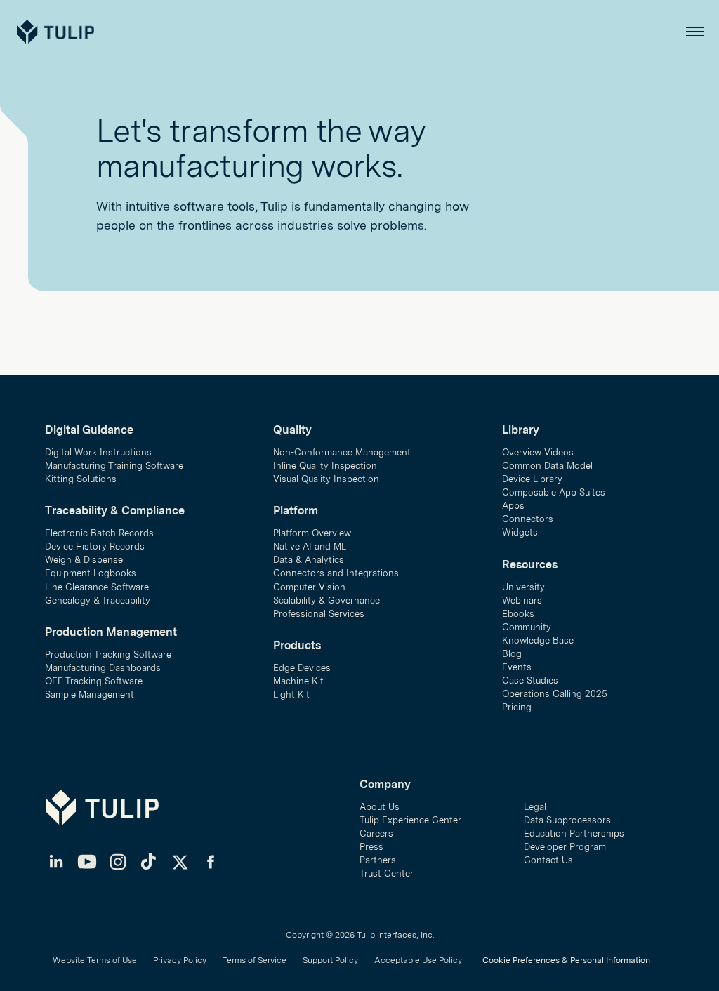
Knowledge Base (538, 640)
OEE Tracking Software (94, 681)
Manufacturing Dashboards (103, 668)
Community (526, 627)
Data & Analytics (308, 559)
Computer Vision (309, 587)
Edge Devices (302, 668)
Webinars (522, 600)
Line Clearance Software (97, 587)
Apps (513, 505)
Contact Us (548, 860)
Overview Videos (538, 452)
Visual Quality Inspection (326, 479)
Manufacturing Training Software (114, 465)
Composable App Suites (553, 492)
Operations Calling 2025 (554, 694)
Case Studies (530, 680)
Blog (512, 654)
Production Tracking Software (108, 654)
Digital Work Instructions (98, 452)
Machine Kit (298, 681)
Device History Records (95, 546)
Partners (378, 860)
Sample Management (89, 694)
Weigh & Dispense (84, 559)
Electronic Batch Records (99, 533)
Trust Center (387, 873)
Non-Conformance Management (342, 452)
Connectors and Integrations (336, 573)
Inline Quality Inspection (325, 465)
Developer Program (565, 847)
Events (517, 667)
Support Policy (330, 960)
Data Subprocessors (567, 820)
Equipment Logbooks (90, 573)
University (523, 587)
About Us (380, 807)
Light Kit (291, 694)
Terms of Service (254, 960)
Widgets (520, 532)
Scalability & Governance (326, 600)
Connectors (527, 519)
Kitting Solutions (81, 479)
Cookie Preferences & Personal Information (566, 960)
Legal (535, 807)
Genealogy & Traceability (97, 600)
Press (371, 847)
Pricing (517, 707)
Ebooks (518, 613)
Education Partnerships (574, 833)
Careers (376, 833)
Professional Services (318, 613)
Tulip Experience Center (410, 820)
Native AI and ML (309, 546)
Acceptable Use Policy (418, 960)
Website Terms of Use (95, 960)
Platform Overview (312, 533)
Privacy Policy (179, 960)
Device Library (532, 479)
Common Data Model (547, 465)
